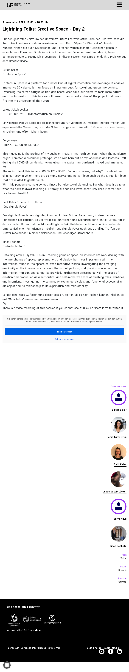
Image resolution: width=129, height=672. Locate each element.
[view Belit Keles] (64, 452)
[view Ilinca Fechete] (64, 534)
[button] (7, 665)
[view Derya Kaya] (64, 507)
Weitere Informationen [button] (65, 339)
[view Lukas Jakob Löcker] (64, 480)
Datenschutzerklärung (33, 647)
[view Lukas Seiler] (64, 398)
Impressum (13, 647)
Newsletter (54, 647)
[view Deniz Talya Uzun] (64, 425)
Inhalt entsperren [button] (64, 332)
